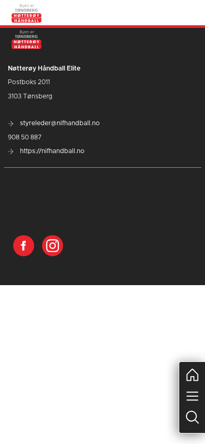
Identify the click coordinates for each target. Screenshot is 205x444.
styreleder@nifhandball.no (59, 123)
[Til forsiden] (27, 12)
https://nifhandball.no (51, 151)
